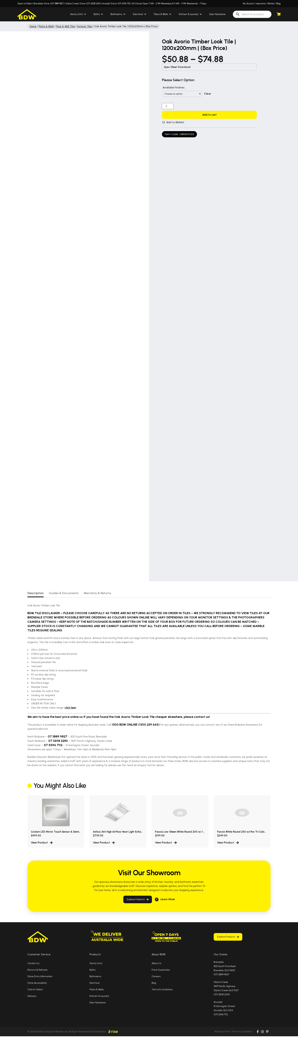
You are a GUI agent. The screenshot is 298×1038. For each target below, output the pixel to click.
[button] (173, 122)
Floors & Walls (46, 26)
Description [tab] (35, 593)
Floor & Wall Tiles (65, 26)
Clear (207, 93)
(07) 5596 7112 (124, 3)
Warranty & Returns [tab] (97, 593)
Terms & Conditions (242, 1031)
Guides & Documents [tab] (63, 593)
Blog (278, 3)
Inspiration (261, 3)
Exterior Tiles (84, 26)
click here (70, 707)
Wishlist (271, 3)
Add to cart (209, 114)
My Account (248, 3)
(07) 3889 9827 (57, 3)
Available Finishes (173, 87)
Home (33, 26)
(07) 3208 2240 (93, 3)
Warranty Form (222, 1031)
